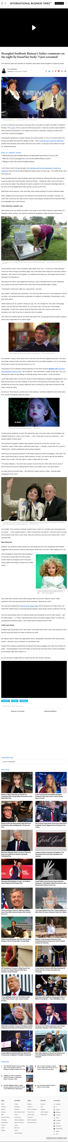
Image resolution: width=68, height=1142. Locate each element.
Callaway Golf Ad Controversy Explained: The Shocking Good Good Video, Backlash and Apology (49, 854)
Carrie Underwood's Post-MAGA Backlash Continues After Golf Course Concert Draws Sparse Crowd (49, 796)
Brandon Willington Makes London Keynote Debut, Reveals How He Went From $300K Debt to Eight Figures (14, 1087)
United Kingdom (44, 1112)
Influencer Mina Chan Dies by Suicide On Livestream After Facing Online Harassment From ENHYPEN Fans (16, 796)
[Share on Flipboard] (55, 71)
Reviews (3, 1130)
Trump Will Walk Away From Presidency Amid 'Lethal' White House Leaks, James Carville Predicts (15, 998)
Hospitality (16, 1106)
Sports (2, 1127)
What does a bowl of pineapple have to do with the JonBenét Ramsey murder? (26, 158)
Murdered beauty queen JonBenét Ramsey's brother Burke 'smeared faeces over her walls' (30, 155)
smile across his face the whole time (52, 141)
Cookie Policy (30, 1114)
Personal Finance (5, 1117)
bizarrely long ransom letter (29, 606)
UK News (3, 1106)
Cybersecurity (17, 1117)
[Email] (62, 71)
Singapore (43, 1109)
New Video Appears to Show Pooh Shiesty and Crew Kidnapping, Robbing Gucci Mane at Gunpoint (50, 1054)
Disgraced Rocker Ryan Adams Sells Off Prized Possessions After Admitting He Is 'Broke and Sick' (16, 825)
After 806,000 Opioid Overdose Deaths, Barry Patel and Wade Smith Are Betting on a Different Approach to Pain (14, 1067)
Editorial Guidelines (50, 711)
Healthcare (16, 1109)
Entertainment (4, 1122)
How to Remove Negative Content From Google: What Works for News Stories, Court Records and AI (47, 1067)
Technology (4, 1120)
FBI (16, 168)
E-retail (16, 1104)
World (2, 1104)
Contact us (30, 1106)
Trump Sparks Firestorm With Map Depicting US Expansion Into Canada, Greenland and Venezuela (50, 970)
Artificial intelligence (19, 1120)
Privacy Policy (30, 1112)
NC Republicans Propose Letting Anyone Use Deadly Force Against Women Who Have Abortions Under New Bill (15, 970)
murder (12, 128)
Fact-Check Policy (31, 1122)
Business (3, 1112)
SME (2, 1114)
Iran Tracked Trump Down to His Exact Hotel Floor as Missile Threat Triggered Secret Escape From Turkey (51, 825)
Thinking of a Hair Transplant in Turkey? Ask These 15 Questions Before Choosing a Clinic (12, 1077)
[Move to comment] (65, 71)
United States (44, 1114)
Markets (3, 1109)
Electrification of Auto (19, 1112)
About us (29, 1104)
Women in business (19, 1122)
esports (16, 1125)
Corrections (30, 1117)
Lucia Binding (13, 69)
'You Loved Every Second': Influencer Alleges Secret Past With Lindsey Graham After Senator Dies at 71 (16, 912)
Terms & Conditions (32, 1109)
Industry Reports (18, 1133)
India (42, 1106)
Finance (16, 1114)
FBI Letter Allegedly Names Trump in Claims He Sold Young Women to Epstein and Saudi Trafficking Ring (16, 854)
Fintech (16, 1130)
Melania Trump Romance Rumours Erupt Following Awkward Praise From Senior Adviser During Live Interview (50, 941)
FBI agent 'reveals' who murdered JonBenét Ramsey (18, 161)
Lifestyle (3, 1125)
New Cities (16, 1127)
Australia (43, 1104)
